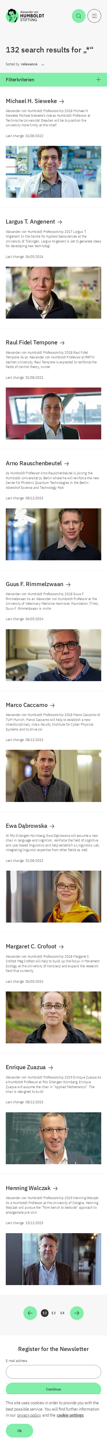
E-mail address (16, 1360)
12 (46, 1314)
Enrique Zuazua (26, 1067)
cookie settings (70, 1415)
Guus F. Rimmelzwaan (35, 584)
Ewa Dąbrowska (27, 825)
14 (63, 1314)
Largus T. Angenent (31, 221)
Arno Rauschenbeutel (34, 463)
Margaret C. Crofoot (32, 946)
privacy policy (29, 1415)
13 (54, 1314)
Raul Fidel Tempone (32, 342)
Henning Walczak (29, 1188)
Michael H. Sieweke (32, 101)
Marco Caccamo (27, 705)
